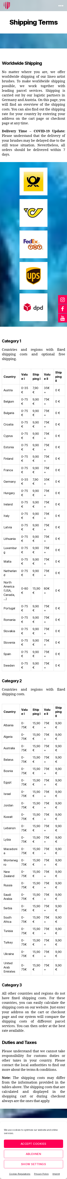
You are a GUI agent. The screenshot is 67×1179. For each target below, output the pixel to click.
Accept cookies (33, 1144)
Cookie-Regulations (19, 1174)
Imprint (56, 1174)
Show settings (33, 1164)
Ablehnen (33, 1154)
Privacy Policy (41, 1174)
